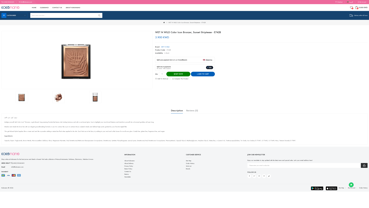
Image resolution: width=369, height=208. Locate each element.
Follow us (251, 172)
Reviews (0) (192, 110)
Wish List (188, 166)
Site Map (188, 161)
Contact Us (127, 171)
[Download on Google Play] (317, 188)
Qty (156, 74)
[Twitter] (254, 176)
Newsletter (127, 177)
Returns (126, 174)
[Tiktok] (269, 176)
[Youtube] (264, 176)
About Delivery (128, 163)
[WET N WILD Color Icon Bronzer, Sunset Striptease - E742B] (22, 97)
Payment (4, 172)
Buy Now (179, 74)
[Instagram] (259, 176)
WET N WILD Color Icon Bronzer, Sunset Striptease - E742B (187, 22)
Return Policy (128, 169)
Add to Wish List (162, 79)
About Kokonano (129, 161)
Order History (190, 163)
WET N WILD (165, 47)
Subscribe (364, 165)
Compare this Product (181, 79)
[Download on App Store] (331, 188)
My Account (351, 188)
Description (177, 110)
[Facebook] (249, 176)
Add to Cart (203, 74)
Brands (188, 169)
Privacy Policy (128, 166)
